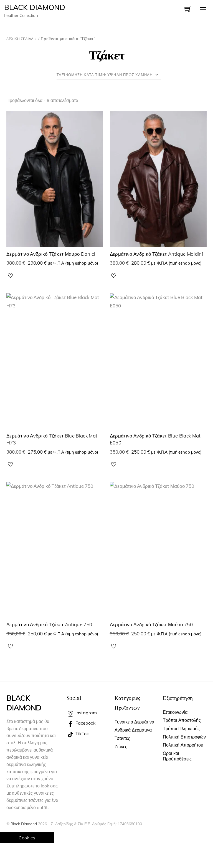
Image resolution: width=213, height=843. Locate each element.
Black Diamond (24, 823)
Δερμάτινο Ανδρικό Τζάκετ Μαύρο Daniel (50, 254)
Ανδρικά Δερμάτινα (133, 730)
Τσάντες (122, 738)
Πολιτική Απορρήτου (183, 745)
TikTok (81, 733)
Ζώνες (121, 746)
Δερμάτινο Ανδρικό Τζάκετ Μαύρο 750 (151, 624)
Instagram (85, 712)
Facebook (84, 723)
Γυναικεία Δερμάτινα (134, 722)
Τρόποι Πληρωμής (181, 728)
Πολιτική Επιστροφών (184, 737)
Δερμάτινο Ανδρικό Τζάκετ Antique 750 (49, 624)
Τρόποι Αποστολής (182, 720)
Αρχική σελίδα (20, 39)
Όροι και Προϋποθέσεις (177, 756)
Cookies (27, 837)
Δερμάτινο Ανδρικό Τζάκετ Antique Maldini (156, 254)
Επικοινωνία (175, 712)
